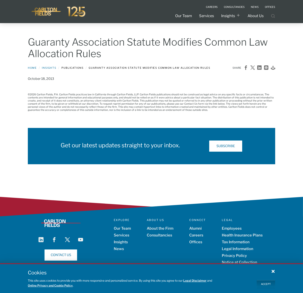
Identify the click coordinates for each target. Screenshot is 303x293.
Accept (266, 283)
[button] (273, 271)
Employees (232, 228)
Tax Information (236, 242)
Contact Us (61, 255)
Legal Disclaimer (195, 280)
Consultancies (159, 235)
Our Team (183, 16)
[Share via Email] (266, 68)
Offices (195, 242)
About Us (256, 16)
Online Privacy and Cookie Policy (50, 285)
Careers (196, 235)
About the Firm (160, 228)
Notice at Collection (239, 262)
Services (206, 16)
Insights (228, 16)
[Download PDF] (273, 68)
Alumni (195, 228)
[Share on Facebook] (246, 68)
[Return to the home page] (59, 11)
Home (32, 67)
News (119, 249)
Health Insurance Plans (242, 235)
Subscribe (225, 146)
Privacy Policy (234, 255)
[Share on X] (252, 68)
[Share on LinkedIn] (259, 68)
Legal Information (237, 249)
